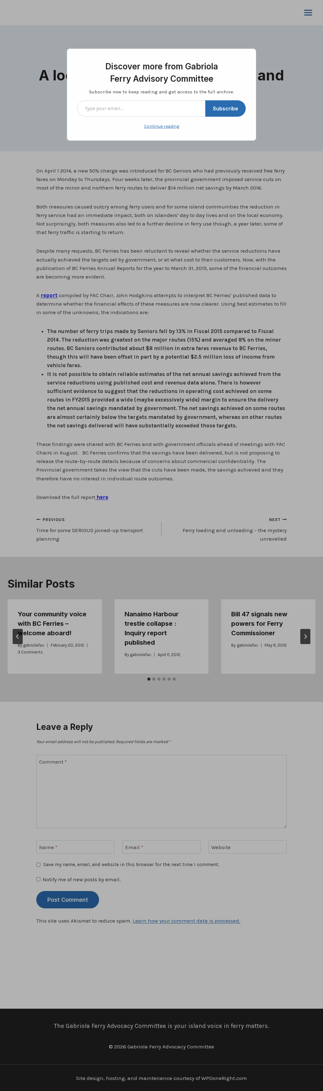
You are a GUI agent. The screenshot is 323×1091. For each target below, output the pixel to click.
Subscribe (225, 108)
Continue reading (161, 126)
